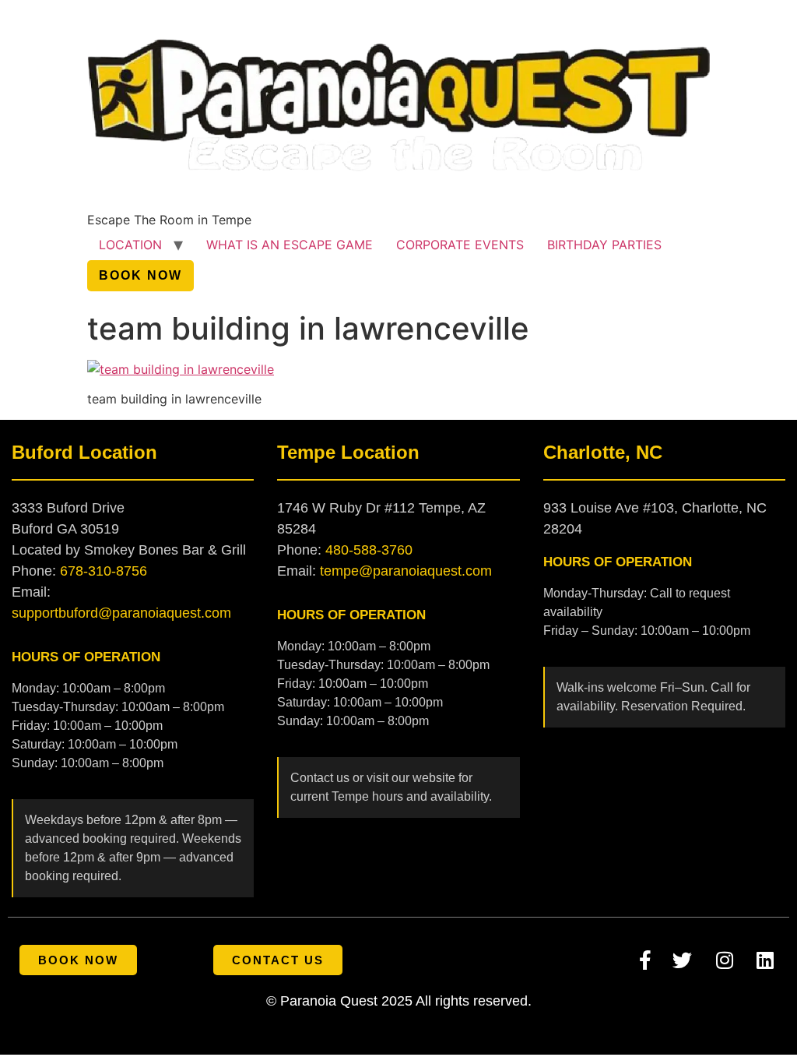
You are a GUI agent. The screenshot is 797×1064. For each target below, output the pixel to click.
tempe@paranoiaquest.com (406, 571)
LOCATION (130, 244)
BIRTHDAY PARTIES (604, 244)
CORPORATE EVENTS (460, 244)
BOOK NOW (140, 275)
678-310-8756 (103, 571)
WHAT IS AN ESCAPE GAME (289, 244)
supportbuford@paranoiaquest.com (121, 613)
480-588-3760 (369, 550)
